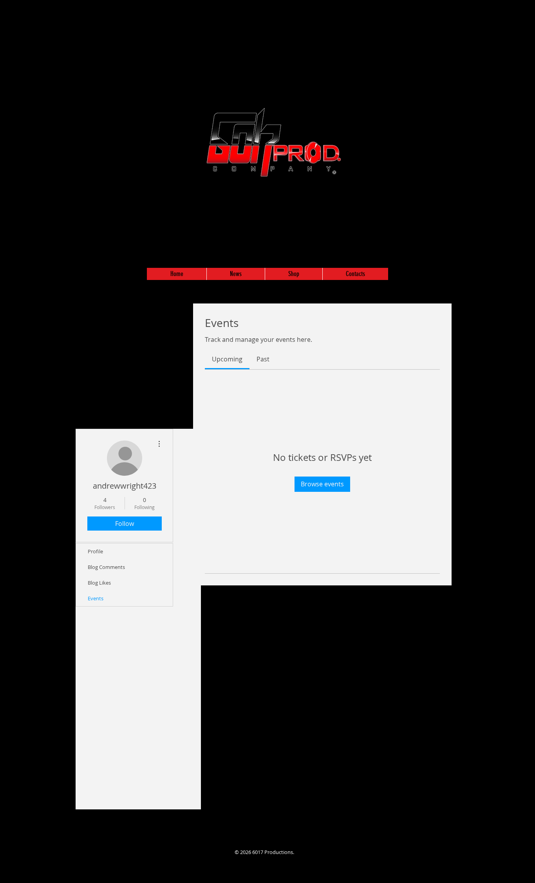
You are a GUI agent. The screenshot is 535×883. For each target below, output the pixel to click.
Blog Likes (99, 582)
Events (95, 598)
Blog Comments (106, 567)
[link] (227, 359)
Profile (95, 551)
